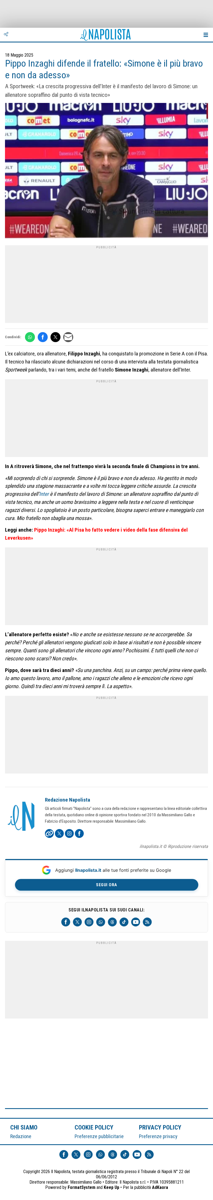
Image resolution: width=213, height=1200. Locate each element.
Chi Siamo (23, 1127)
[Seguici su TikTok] (124, 922)
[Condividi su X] (55, 337)
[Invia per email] (68, 337)
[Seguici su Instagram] (89, 922)
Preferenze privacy (158, 1136)
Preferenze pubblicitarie (99, 1136)
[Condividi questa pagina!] (6, 34)
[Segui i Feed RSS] (147, 922)
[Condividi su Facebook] (43, 337)
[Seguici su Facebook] (65, 922)
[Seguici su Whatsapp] (100, 922)
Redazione (20, 1136)
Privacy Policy (160, 1127)
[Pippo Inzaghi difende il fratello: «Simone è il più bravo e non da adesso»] (106, 171)
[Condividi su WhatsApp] (30, 337)
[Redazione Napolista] (21, 816)
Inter (44, 494)
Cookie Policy (94, 1127)
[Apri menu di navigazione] (206, 35)
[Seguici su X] (77, 922)
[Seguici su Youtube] (135, 922)
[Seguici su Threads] (112, 922)
